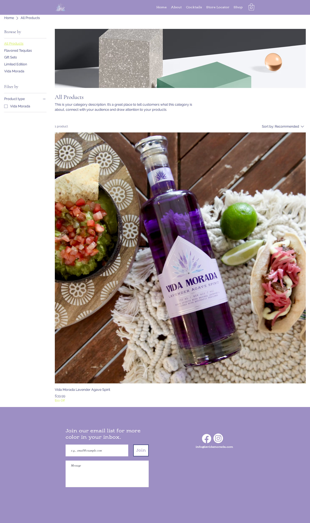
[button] (251, 6)
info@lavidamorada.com (214, 446)
